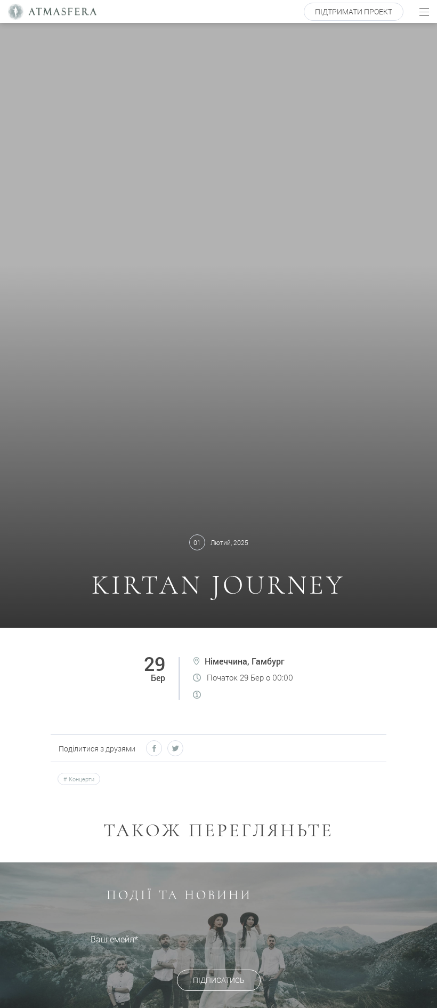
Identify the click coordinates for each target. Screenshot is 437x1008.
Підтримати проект (353, 11)
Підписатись (219, 980)
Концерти (80, 779)
